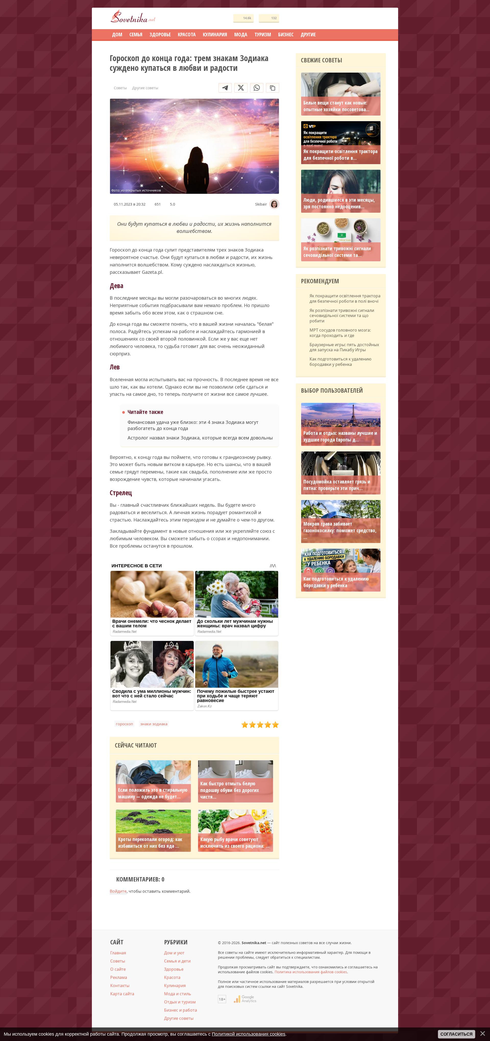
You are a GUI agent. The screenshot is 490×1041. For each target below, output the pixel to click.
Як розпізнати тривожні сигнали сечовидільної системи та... (337, 251)
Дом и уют (174, 953)
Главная (118, 953)
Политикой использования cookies (248, 1034)
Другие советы (178, 1018)
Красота (172, 977)
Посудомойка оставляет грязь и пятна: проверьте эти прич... (336, 485)
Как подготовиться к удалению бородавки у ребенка (340, 361)
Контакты (119, 985)
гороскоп (124, 723)
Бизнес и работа (180, 1010)
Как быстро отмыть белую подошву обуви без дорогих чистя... (229, 790)
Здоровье (173, 969)
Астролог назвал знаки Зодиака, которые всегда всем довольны (200, 438)
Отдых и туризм (180, 1002)
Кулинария (175, 985)
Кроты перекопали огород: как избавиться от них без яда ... (150, 842)
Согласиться (456, 1034)
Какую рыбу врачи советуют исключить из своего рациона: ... (235, 842)
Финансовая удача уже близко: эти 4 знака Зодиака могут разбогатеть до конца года (193, 425)
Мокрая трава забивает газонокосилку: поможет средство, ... (339, 530)
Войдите (118, 891)
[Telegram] (225, 88)
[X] (241, 88)
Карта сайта (122, 994)
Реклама (118, 977)
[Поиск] (363, 18)
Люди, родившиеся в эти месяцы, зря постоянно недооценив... (339, 203)
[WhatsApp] (256, 88)
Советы (117, 961)
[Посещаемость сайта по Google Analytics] (245, 999)
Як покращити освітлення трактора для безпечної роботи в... (340, 154)
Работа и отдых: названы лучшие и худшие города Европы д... (340, 436)
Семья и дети (177, 961)
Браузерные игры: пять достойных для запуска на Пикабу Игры (344, 347)
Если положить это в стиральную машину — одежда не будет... (152, 793)
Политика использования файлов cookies (311, 971)
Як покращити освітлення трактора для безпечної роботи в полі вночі (345, 298)
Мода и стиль (177, 994)
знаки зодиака (153, 723)
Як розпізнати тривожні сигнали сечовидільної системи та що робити (342, 316)
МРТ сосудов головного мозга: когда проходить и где (340, 332)
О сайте (118, 969)
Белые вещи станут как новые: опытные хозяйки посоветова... (336, 106)
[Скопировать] (272, 88)
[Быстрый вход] (378, 18)
